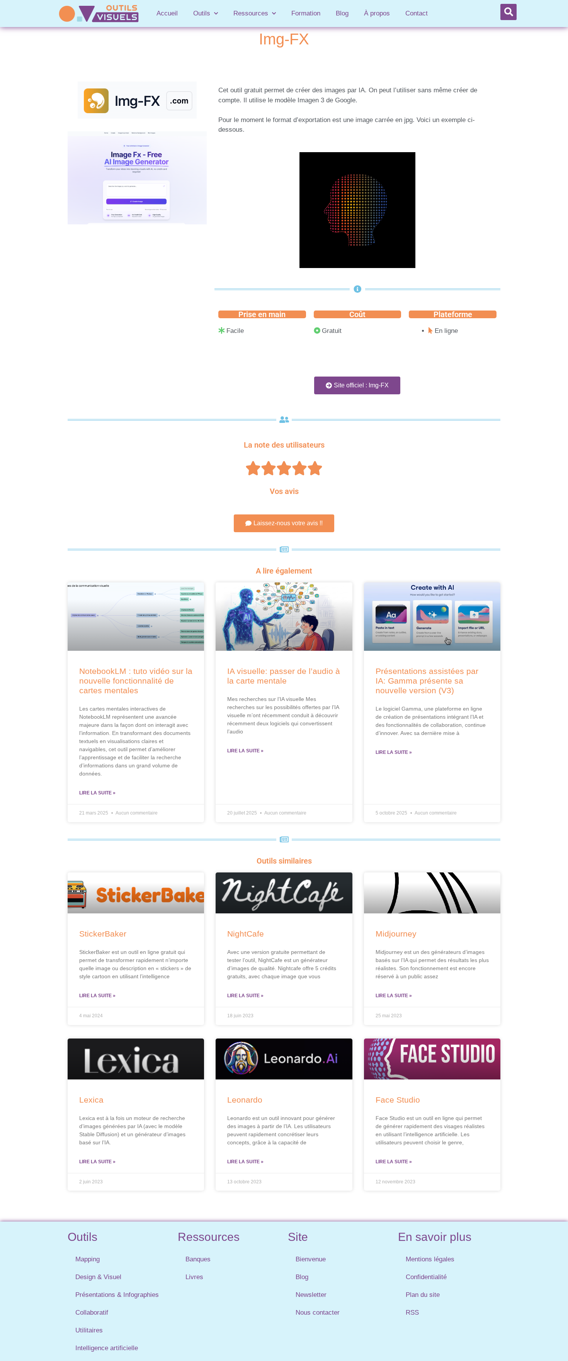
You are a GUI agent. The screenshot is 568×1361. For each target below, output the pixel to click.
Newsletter (311, 1294)
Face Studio (398, 1099)
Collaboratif (91, 1312)
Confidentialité (426, 1277)
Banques (198, 1259)
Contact (416, 13)
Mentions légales (430, 1259)
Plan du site (423, 1294)
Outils (201, 13)
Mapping (87, 1259)
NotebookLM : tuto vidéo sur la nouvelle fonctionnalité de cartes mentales (135, 681)
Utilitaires (89, 1330)
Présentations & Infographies (117, 1294)
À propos (377, 13)
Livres (194, 1277)
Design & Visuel (98, 1277)
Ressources (250, 13)
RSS (412, 1312)
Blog (342, 13)
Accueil (167, 13)
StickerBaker (102, 933)
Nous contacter (318, 1312)
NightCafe (245, 933)
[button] (508, 12)
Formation (305, 13)
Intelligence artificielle (106, 1348)
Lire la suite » (97, 793)
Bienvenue (311, 1259)
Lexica (91, 1099)
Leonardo (244, 1099)
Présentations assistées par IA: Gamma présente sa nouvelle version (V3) (427, 681)
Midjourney (396, 933)
